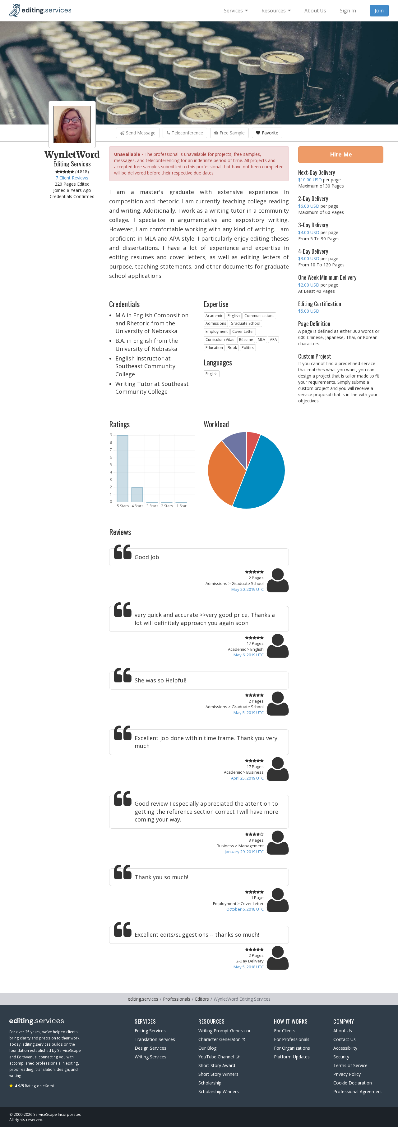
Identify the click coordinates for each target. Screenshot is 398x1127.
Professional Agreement (357, 1091)
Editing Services (150, 1031)
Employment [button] (217, 331)
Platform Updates (292, 1057)
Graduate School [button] (245, 323)
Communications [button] (259, 315)
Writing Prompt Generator (224, 1031)
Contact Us (344, 1039)
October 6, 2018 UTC (245, 909)
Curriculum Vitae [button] (220, 339)
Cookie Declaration (352, 1083)
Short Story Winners (218, 1074)
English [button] (234, 315)
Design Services (150, 1048)
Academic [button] (214, 315)
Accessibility (345, 1048)
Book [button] (232, 347)
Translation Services (155, 1039)
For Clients (284, 1031)
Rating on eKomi (34, 1085)
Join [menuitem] (379, 10)
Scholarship (209, 1083)
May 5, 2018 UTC (249, 967)
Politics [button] (248, 347)
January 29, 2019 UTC (244, 851)
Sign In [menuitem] (348, 10)
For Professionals (291, 1039)
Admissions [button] (216, 323)
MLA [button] (261, 339)
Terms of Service (350, 1065)
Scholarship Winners (218, 1091)
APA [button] (273, 339)
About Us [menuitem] (315, 10)
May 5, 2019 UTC (249, 712)
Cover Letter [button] (243, 331)
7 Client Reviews (72, 178)
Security (341, 1057)
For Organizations (292, 1048)
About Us (342, 1031)
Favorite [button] (270, 133)
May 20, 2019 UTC (247, 589)
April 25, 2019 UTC (247, 778)
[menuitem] (236, 10)
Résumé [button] (246, 339)
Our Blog (207, 1048)
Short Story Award (216, 1065)
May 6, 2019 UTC (249, 655)
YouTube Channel (216, 1057)
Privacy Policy (347, 1074)
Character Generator (219, 1039)
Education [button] (214, 347)
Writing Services (150, 1057)
